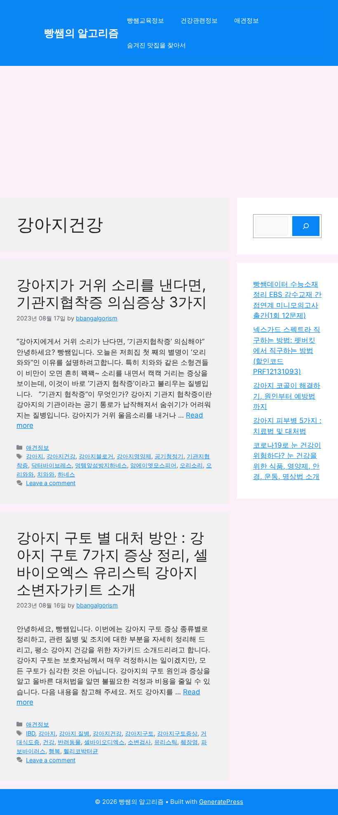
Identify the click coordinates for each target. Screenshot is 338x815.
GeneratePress (221, 802)
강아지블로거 (96, 456)
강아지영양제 (134, 456)
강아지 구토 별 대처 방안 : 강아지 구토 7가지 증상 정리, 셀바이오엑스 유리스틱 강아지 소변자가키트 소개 (112, 563)
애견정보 (246, 20)
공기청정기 (169, 456)
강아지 (34, 456)
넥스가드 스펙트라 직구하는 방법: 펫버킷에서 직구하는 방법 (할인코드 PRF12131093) (286, 350)
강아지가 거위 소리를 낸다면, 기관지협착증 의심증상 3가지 (111, 293)
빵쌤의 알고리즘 (81, 33)
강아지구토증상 (177, 733)
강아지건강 (61, 456)
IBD (30, 733)
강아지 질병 (74, 733)
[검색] (305, 226)
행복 (54, 750)
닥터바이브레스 (51, 465)
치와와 (45, 474)
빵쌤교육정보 (145, 20)
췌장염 (189, 741)
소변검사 (139, 741)
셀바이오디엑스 (104, 741)
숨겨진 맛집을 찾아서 (156, 45)
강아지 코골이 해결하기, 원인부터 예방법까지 (286, 396)
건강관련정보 (199, 20)
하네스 (66, 474)
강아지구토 (139, 733)
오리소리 (191, 465)
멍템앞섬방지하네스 (101, 465)
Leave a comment (50, 482)
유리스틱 (165, 741)
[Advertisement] (169, 127)
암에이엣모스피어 (153, 465)
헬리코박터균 (80, 750)
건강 (48, 741)
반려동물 (69, 741)
